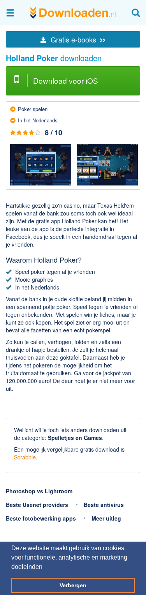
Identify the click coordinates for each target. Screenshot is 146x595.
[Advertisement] (73, 406)
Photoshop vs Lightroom (39, 491)
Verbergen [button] (73, 585)
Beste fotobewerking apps (41, 518)
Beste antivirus (104, 504)
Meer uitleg (106, 518)
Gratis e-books (77, 39)
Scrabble (25, 457)
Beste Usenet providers (37, 504)
